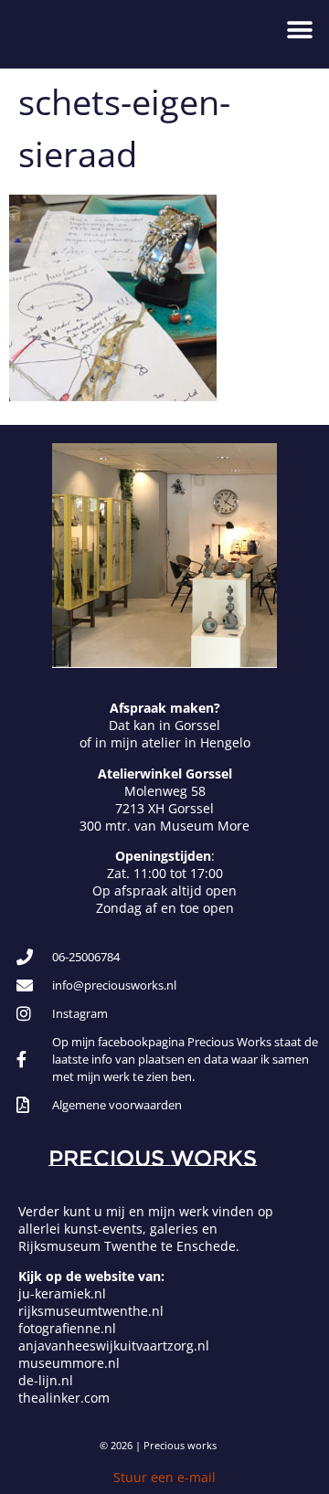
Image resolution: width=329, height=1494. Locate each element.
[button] (299, 29)
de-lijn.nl (45, 1380)
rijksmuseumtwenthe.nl (91, 1310)
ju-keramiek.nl (62, 1293)
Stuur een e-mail (164, 1477)
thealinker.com (64, 1397)
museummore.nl (69, 1363)
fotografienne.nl (67, 1328)
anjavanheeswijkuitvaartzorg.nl (113, 1345)
